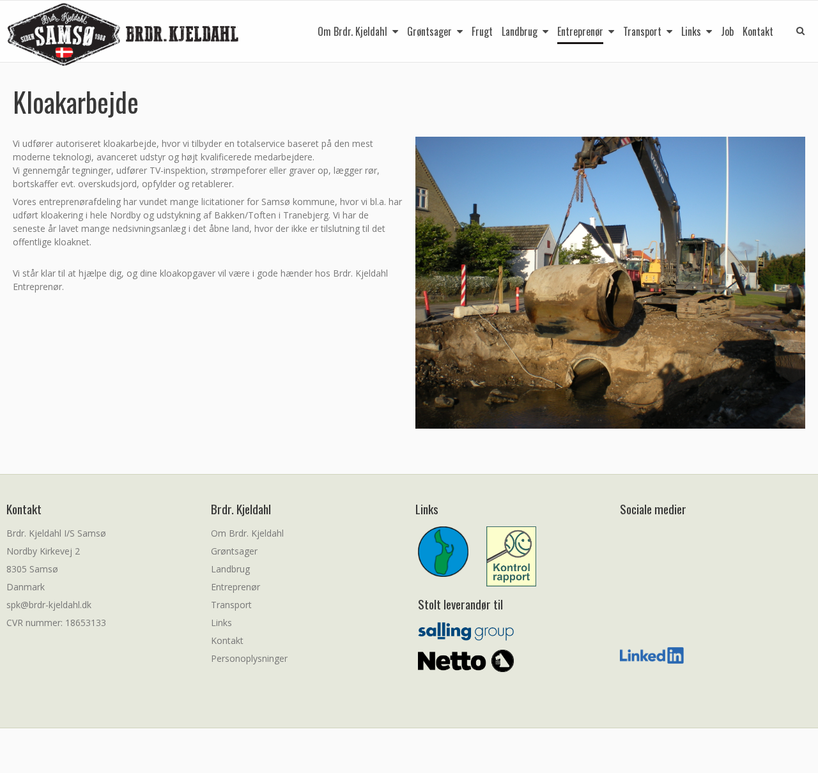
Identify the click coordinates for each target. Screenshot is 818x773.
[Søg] (791, 30)
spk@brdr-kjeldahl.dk (48, 605)
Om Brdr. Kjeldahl (247, 533)
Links (221, 622)
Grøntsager (234, 551)
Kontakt (227, 640)
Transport (231, 605)
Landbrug (230, 569)
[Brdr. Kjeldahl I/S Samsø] (124, 35)
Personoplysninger (249, 658)
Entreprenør (235, 587)
